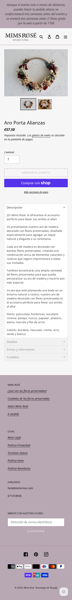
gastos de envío (41, 135)
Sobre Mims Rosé (18, 406)
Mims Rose (29, 587)
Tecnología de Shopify (46, 587)
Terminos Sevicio (18, 453)
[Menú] (65, 36)
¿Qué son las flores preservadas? (27, 391)
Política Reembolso (19, 468)
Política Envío (16, 460)
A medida (13, 414)
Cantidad (9, 152)
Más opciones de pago (36, 192)
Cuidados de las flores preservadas (29, 398)
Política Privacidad (19, 445)
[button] (36, 207)
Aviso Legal (14, 437)
